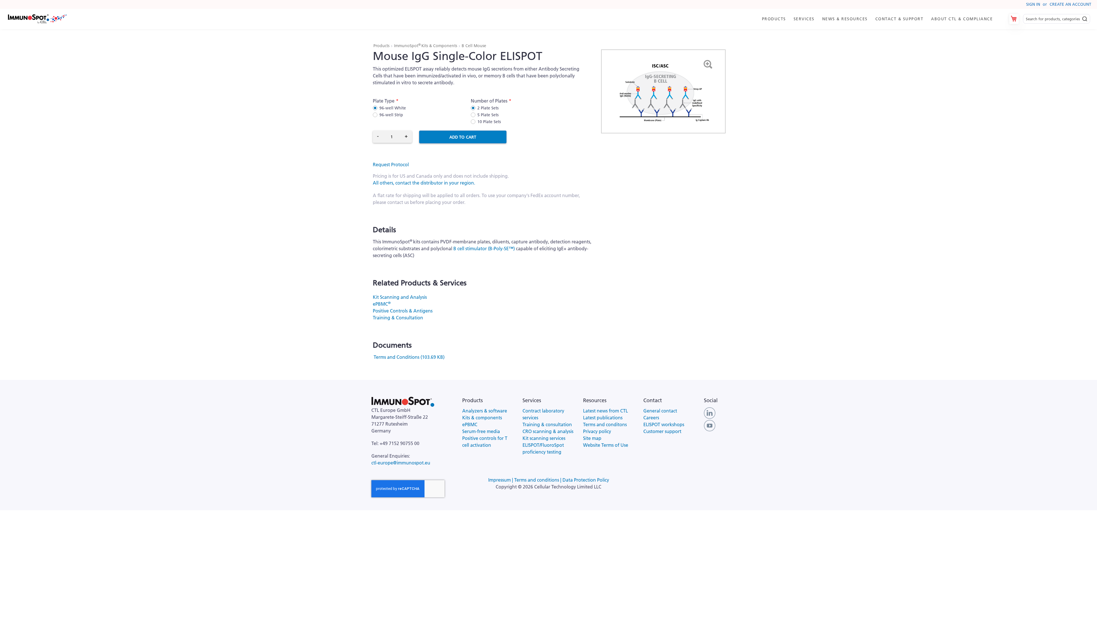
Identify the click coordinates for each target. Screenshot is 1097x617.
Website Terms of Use (605, 445)
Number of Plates (489, 101)
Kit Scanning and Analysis (400, 297)
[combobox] (1056, 19)
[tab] (880, 19)
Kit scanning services (544, 438)
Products (382, 45)
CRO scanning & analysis (548, 431)
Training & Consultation (398, 317)
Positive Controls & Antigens (403, 311)
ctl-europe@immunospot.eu (400, 463)
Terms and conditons (605, 424)
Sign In (1033, 4)
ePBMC (382, 304)
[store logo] (37, 19)
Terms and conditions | (538, 480)
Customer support (662, 431)
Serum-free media (481, 431)
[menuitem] (775, 19)
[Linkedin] (709, 412)
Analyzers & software (484, 411)
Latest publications (602, 417)
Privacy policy (597, 431)
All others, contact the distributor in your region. (424, 183)
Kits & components (482, 417)
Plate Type (384, 101)
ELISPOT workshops (663, 424)
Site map (592, 438)
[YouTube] (709, 425)
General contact (660, 411)
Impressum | (501, 480)
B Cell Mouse (474, 45)
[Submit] (1085, 17)
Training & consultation (547, 424)
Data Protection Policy (585, 480)
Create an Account (1070, 4)
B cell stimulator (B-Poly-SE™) (484, 248)
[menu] (880, 19)
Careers (651, 417)
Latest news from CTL (605, 411)
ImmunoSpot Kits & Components (426, 45)
